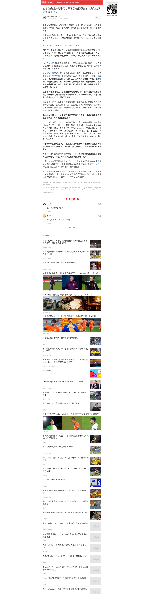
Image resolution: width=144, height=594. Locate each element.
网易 (44, 2)
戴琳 (56, 38)
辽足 (96, 164)
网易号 (50, 2)
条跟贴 (71, 227)
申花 (58, 76)
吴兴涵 (51, 63)
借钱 (52, 73)
